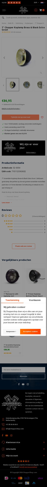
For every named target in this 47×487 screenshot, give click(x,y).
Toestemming (12, 300)
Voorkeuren (35, 300)
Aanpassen (10, 331)
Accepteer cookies (30, 331)
